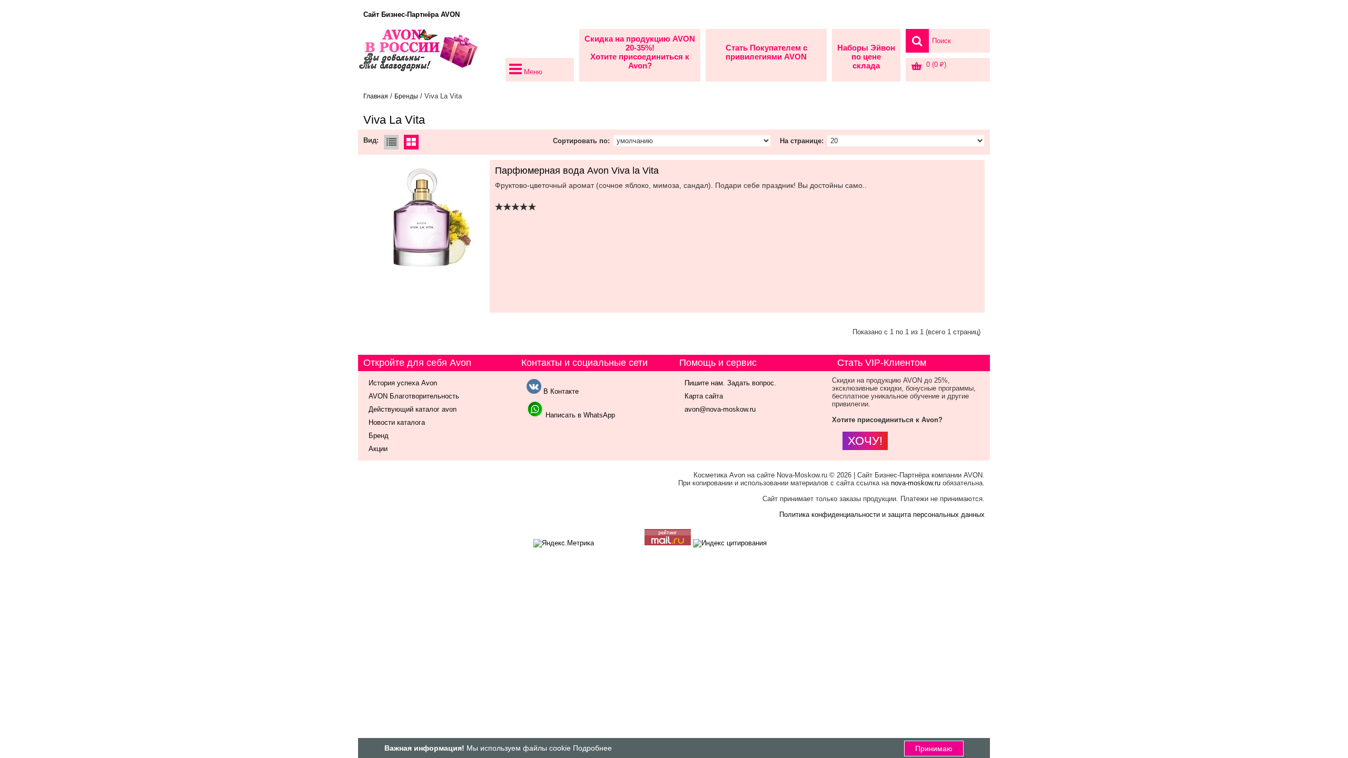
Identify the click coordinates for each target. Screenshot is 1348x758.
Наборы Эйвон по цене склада (866, 56)
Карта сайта (704, 396)
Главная (375, 96)
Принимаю (934, 748)
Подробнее (592, 748)
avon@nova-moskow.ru (720, 409)
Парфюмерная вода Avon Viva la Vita (577, 170)
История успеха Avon (403, 383)
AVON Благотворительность (414, 396)
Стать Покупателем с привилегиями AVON (766, 52)
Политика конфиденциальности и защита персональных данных (882, 514)
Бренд (379, 436)
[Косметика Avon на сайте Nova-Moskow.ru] (429, 55)
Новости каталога (397, 422)
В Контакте (560, 391)
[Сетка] (411, 143)
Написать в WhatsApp (579, 415)
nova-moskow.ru (915, 483)
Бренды (406, 96)
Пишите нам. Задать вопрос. (730, 383)
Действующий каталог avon (413, 409)
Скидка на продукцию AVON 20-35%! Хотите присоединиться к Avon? (639, 52)
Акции (378, 449)
